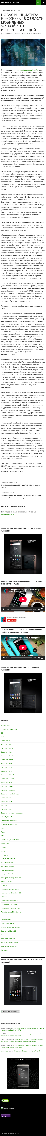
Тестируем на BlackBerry (9, 942)
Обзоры (4, 897)
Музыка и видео (6, 881)
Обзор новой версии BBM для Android (27, 1051)
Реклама (4, 916)
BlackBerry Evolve (7, 760)
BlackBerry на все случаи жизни (12, 813)
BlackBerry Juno (6, 767)
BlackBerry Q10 (6, 801)
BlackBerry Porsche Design (10, 794)
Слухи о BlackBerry (7, 923)
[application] (23, 599)
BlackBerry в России (10, 2)
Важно (3, 847)
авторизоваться (7, 514)
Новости (17, 11)
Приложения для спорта (9, 900)
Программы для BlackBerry (10, 908)
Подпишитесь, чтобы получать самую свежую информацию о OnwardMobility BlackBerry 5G (22, 1040)
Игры (3, 851)
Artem (18, 34)
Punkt (3, 832)
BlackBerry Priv (6, 798)
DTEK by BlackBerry (7, 817)
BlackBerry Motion (7, 786)
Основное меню (43, 2)
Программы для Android (9, 904)
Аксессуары (5, 843)
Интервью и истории (8, 859)
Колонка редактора (7, 870)
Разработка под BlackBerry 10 (11, 912)
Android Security (6, 725)
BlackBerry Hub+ (6, 763)
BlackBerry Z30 (6, 809)
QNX (2, 836)
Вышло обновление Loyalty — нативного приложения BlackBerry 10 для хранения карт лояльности (21, 495)
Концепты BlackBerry (8, 874)
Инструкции (5, 855)
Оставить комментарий (32, 34)
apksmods (4, 1051)
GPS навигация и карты (9, 820)
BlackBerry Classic (7, 756)
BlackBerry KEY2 (6, 771)
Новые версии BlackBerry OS (11, 893)
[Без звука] (39, 609)
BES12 (3, 737)
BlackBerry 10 (5, 740)
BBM (2, 733)
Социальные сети (7, 935)
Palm (2, 828)
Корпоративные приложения (11, 878)
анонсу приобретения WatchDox (26, 70)
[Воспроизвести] (4, 609)
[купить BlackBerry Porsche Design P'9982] (23, 1073)
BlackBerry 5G (6, 744)
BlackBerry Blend (6, 752)
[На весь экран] (42, 609)
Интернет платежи (7, 866)
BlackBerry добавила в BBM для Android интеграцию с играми (21, 485)
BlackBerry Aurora (7, 748)
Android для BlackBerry (9, 729)
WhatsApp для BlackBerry (10, 839)
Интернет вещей (7, 11)
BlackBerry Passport (8, 790)
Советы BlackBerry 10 (8, 931)
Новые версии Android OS (10, 889)
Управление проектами (9, 946)
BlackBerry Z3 (5, 805)
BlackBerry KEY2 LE (7, 775)
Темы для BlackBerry (8, 938)
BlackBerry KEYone (7, 779)
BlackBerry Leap (6, 782)
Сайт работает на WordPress (10, 1133)
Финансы (4, 950)
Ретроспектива (6, 919)
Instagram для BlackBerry (9, 824)
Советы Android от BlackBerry (11, 927)
